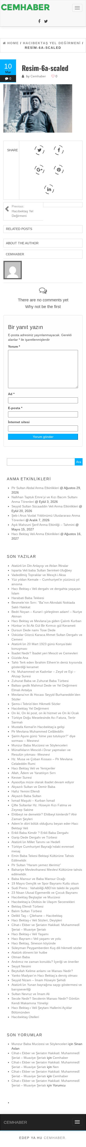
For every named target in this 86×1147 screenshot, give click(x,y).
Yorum (14, 346)
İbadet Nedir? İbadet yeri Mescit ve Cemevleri (44, 653)
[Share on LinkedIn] (49, 189)
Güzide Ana (19, 658)
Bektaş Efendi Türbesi (27, 906)
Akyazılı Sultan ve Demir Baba (33, 787)
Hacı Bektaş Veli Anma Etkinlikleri (35, 534)
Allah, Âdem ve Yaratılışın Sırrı (33, 773)
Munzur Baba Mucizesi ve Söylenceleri (39, 745)
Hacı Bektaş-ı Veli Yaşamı (30, 934)
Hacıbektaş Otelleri (25, 1017)
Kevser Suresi (21, 777)
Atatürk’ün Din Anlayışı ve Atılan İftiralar (39, 566)
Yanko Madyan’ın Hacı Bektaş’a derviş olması (44, 975)
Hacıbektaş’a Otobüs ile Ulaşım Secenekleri (43, 902)
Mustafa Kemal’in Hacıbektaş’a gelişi (37, 727)
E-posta (15, 408)
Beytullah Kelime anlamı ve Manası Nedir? (42, 971)
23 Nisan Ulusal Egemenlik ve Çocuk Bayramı (44, 892)
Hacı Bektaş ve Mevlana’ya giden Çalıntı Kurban (46, 621)
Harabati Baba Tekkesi (27, 598)
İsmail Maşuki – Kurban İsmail (33, 800)
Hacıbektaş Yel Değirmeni (22, 211)
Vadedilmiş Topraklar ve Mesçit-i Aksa (38, 575)
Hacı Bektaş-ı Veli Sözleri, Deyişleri (36, 920)
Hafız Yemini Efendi (25, 791)
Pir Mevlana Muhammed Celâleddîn (37, 731)
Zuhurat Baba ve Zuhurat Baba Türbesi (40, 681)
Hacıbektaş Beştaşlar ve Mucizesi (35, 897)
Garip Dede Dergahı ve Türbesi (34, 837)
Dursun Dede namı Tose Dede (33, 630)
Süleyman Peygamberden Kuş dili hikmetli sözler (46, 948)
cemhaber (54, 1138)
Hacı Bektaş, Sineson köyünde (33, 943)
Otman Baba (20, 957)
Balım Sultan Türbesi (26, 911)
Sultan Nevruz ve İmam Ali (30, 994)
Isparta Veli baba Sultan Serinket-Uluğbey (41, 570)
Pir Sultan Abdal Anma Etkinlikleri (35, 488)
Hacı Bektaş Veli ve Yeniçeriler (33, 768)
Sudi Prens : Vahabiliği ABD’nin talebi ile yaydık (45, 888)
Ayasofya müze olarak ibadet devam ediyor (42, 782)
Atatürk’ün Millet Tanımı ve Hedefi (35, 842)
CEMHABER (15, 1122)
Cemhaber (38, 76)
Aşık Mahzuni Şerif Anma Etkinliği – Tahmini (43, 525)
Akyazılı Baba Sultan (26, 796)
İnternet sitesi (19, 422)
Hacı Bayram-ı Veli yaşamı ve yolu (36, 938)
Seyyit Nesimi (21, 966)
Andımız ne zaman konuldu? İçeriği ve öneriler (45, 962)
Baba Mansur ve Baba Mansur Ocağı (38, 879)
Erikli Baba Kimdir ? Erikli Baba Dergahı (40, 833)
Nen (56, 1067)
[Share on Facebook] (59, 150)
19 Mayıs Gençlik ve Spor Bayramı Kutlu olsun (45, 883)
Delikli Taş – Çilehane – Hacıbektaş (36, 915)
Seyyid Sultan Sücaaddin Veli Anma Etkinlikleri (44, 506)
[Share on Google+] (39, 169)
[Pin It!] (59, 169)
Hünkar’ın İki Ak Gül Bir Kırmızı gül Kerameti (43, 625)
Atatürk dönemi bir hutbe (29, 952)
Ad (11, 394)
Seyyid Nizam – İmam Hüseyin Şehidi (38, 980)
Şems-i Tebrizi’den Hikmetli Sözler (36, 704)
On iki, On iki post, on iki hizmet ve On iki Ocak (45, 713)
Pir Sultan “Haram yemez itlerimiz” (36, 865)
